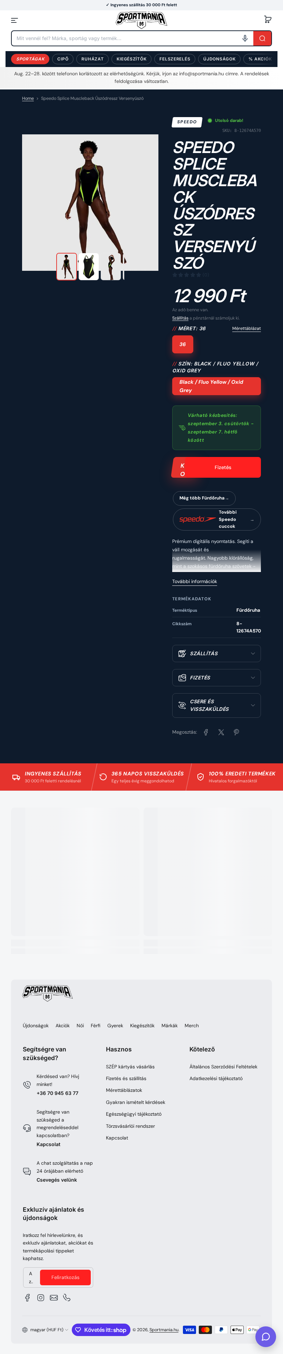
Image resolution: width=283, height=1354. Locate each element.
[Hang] (245, 38)
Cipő (62, 58)
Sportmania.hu (163, 1330)
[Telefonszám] (67, 1298)
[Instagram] (41, 1298)
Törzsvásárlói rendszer (130, 1126)
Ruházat (92, 58)
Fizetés (223, 467)
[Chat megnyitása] (265, 1336)
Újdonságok (219, 58)
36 (182, 344)
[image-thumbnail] (66, 266)
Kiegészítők (131, 58)
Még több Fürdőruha (202, 498)
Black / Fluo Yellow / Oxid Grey (211, 386)
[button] (268, 20)
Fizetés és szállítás (126, 1078)
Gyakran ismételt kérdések (135, 1102)
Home (28, 98)
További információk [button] (194, 581)
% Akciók (260, 58)
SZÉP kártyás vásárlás (130, 1067)
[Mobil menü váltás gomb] (15, 20)
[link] (206, 732)
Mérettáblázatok (124, 1090)
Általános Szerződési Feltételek (223, 1067)
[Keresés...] (262, 38)
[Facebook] (27, 1298)
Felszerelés (174, 58)
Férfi (95, 1025)
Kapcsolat (48, 1144)
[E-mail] (54, 1298)
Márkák (170, 1025)
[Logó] (141, 20)
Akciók (63, 1025)
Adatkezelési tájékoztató (216, 1078)
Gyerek (115, 1025)
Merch (192, 1025)
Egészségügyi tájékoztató (134, 1114)
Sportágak (30, 58)
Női (80, 1025)
